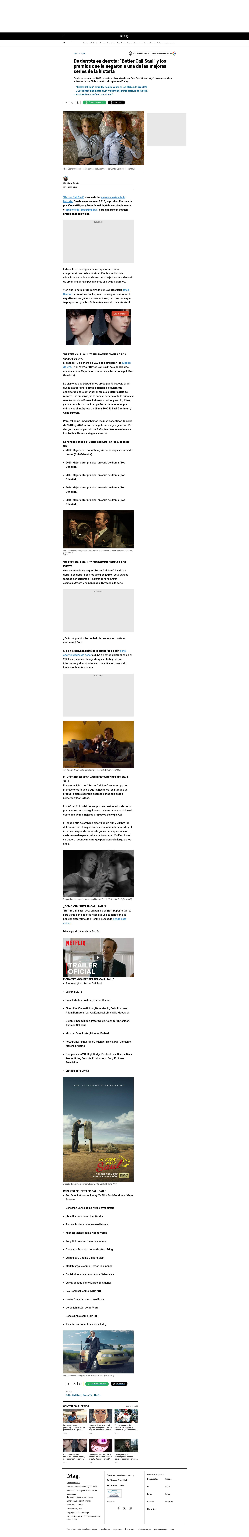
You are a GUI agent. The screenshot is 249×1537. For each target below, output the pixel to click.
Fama (150, 1494)
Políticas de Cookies (116, 1485)
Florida (85, 43)
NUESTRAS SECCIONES (155, 1475)
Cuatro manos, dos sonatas (166, 43)
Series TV (87, 1395)
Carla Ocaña (73, 183)
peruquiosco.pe (160, 1529)
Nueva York (111, 43)
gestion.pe (105, 1529)
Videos (168, 1479)
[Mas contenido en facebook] (119, 1508)
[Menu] (65, 36)
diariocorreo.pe (144, 1529)
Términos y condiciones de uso (120, 1475)
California (94, 43)
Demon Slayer (149, 43)
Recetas (169, 1501)
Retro (167, 1494)
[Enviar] (64, 43)
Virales (150, 1501)
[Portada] (73, 1480)
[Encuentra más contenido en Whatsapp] (78, 102)
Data (167, 1486)
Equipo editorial (73, 1483)
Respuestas (152, 1479)
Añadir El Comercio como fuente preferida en (152, 53)
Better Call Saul (73, 1395)
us (148, 1486)
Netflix (97, 1395)
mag (172, 1529)
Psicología (121, 43)
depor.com (117, 1529)
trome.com (130, 1529)
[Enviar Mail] (64, 183)
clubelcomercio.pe (90, 1529)
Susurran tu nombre (134, 43)
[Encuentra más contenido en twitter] (72, 102)
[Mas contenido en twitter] (124, 1508)
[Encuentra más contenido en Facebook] (66, 102)
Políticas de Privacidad (117, 1480)
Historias (151, 1509)
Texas (102, 43)
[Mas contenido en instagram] (130, 1508)
